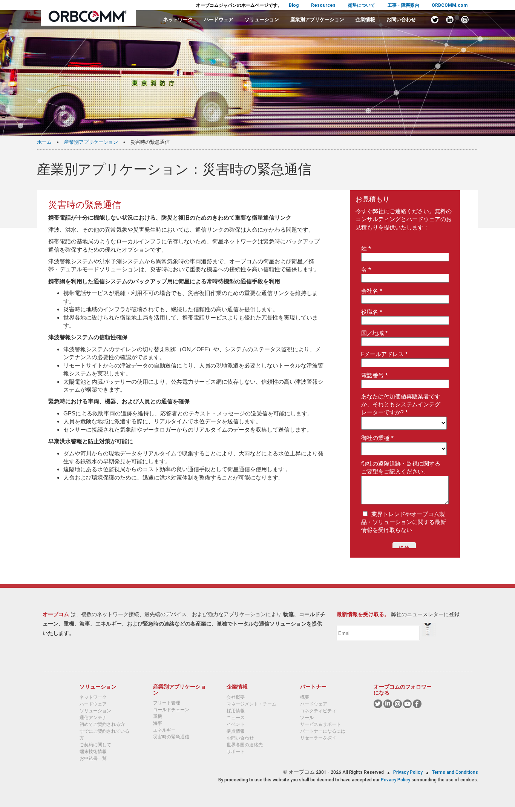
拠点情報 (236, 731)
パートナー (313, 687)
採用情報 (236, 710)
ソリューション (262, 19)
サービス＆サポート (320, 724)
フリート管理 (166, 703)
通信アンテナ (93, 717)
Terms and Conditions (455, 772)
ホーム (44, 142)
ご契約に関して (95, 744)
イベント (236, 724)
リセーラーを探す (318, 738)
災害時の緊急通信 (171, 736)
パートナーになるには (322, 731)
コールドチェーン (171, 709)
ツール (307, 717)
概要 (304, 697)
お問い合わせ (401, 19)
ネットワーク (178, 19)
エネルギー (164, 730)
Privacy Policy (408, 772)
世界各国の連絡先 (245, 744)
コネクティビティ (318, 710)
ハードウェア (218, 19)
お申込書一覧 (93, 758)
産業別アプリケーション (317, 19)
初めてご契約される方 (102, 724)
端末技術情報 (93, 751)
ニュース (236, 717)
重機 (157, 716)
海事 (157, 723)
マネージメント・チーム (251, 704)
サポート (236, 751)
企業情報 (365, 19)
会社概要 (236, 697)
